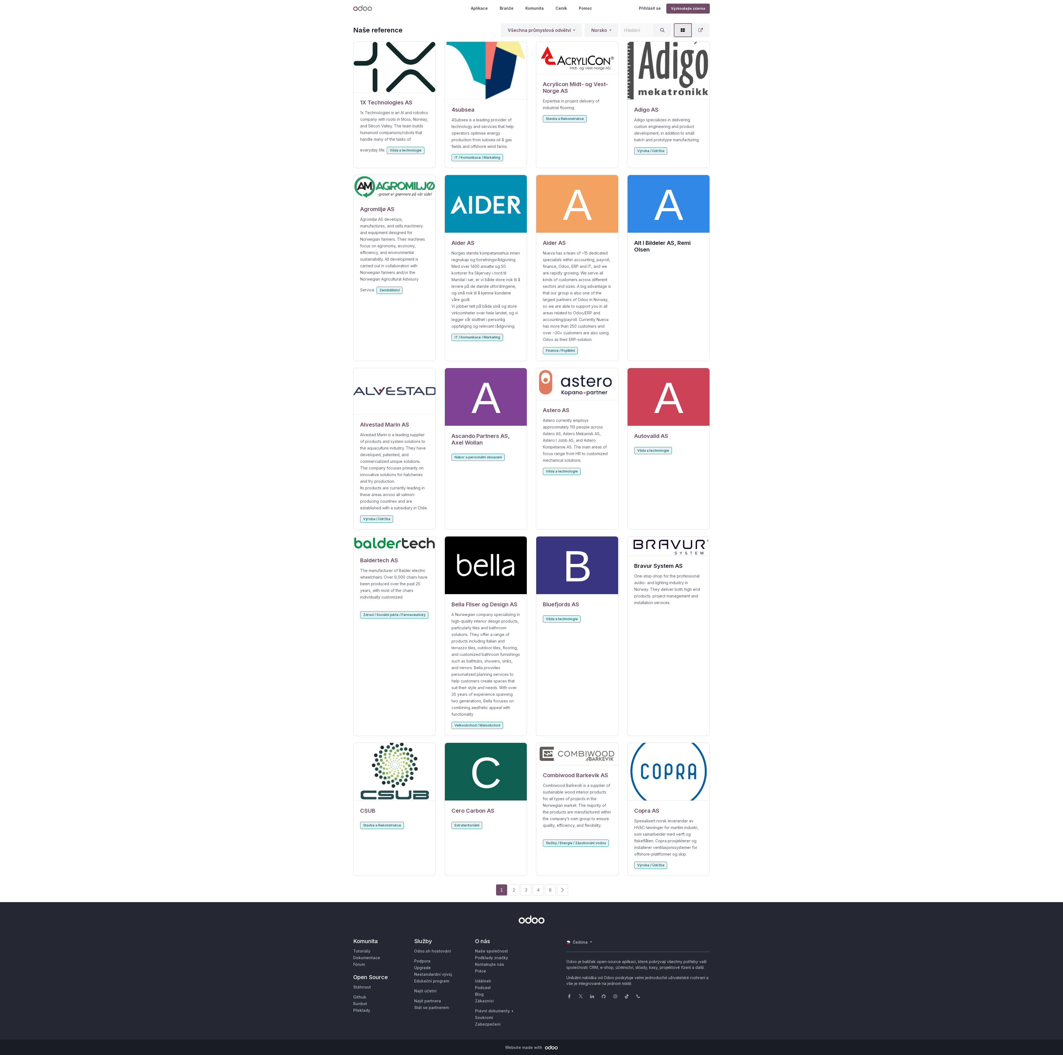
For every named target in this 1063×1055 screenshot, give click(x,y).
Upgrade (422, 967)
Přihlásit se (650, 8)
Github (359, 997)
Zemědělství (390, 290)
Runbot (360, 1003)
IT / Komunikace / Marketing (477, 157)
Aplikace (479, 8)
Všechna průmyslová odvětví (539, 30)
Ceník (561, 8)
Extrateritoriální (467, 825)
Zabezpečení (487, 1024)
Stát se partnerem (431, 1007)
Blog (479, 994)
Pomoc (585, 8)
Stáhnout (362, 987)
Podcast (483, 987)
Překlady (361, 1010)
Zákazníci (484, 1000)
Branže (507, 8)
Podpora (422, 961)
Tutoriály (361, 951)
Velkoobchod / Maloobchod (477, 725)
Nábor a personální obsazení (478, 457)
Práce (480, 971)
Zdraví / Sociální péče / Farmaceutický (394, 615)
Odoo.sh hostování (432, 951)
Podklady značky (491, 957)
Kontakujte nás (489, 964)
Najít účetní (425, 991)
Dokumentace (366, 957)
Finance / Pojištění (560, 350)
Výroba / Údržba (650, 151)
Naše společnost (491, 951)
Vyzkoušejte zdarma (688, 8)
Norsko (599, 30)
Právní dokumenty (492, 1010)
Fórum (359, 964)
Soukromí (484, 1017)
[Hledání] (662, 30)
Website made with (524, 1047)
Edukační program (431, 981)
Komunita (534, 8)
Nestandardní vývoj (433, 974)
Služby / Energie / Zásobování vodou (576, 843)
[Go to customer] (394, 67)
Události (483, 981)
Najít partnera (427, 1000)
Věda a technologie (406, 150)
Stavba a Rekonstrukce (565, 119)
